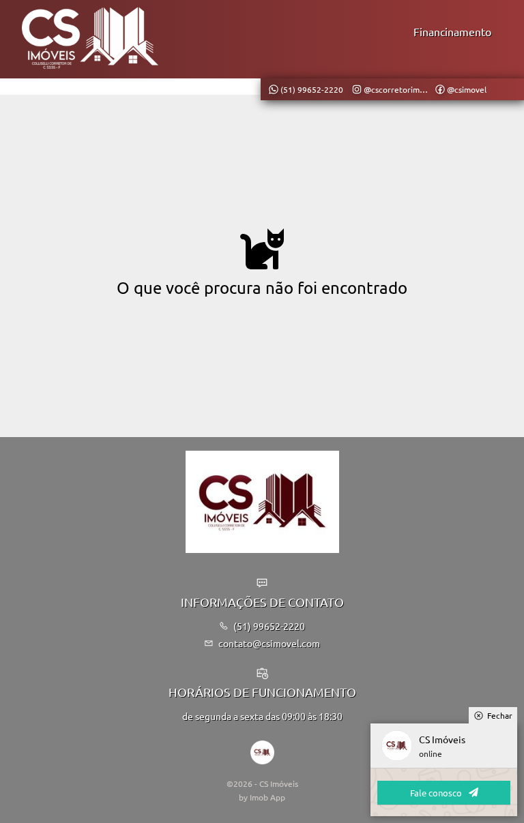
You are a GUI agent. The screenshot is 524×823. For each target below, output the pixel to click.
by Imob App (262, 797)
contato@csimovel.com (269, 643)
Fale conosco (436, 792)
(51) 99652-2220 (269, 626)
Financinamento (452, 31)
